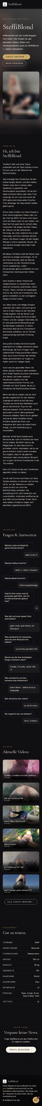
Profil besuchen (21, 1050)
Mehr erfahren (14, 63)
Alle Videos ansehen (21, 902)
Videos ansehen (16, 57)
